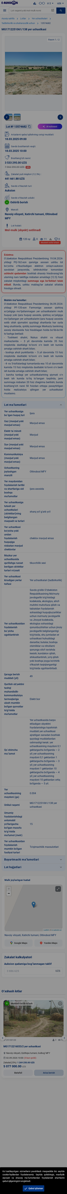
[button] (33, 1188)
